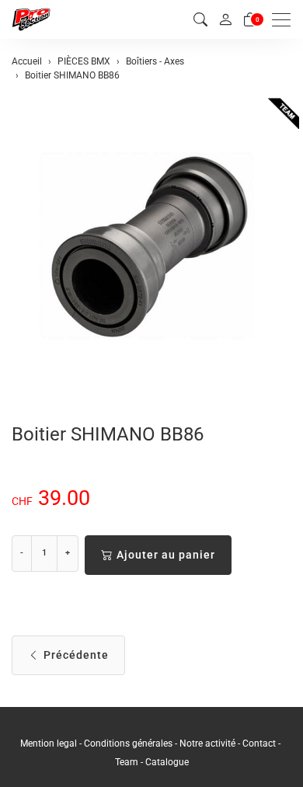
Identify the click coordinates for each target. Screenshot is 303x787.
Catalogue (167, 762)
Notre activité (207, 743)
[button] (200, 20)
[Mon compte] (225, 19)
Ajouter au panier (166, 554)
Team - (130, 762)
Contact (260, 743)
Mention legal (48, 743)
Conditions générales (128, 743)
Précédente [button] (76, 655)
